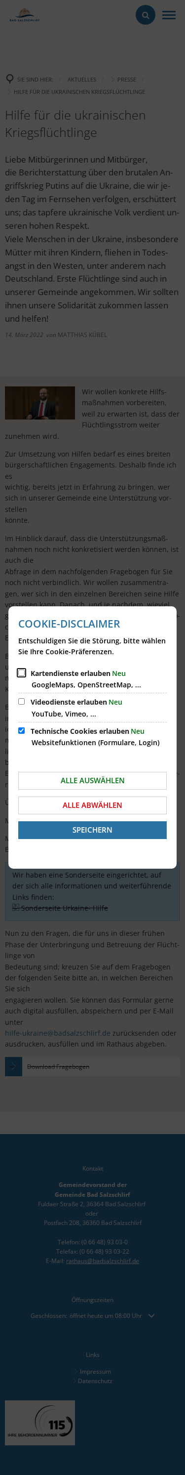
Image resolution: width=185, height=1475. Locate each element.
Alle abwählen (92, 805)
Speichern (92, 830)
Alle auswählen (93, 780)
